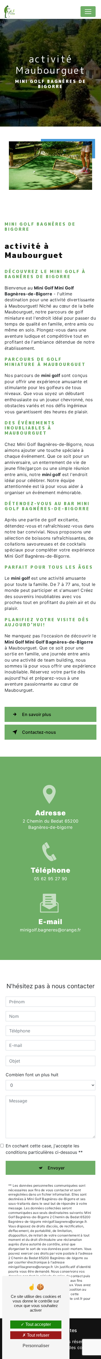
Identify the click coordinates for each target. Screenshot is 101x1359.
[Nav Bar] (88, 11)
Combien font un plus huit (32, 1074)
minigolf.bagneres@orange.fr (50, 929)
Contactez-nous (39, 732)
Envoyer (56, 1168)
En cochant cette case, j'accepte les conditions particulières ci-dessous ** (44, 1149)
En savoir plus (36, 714)
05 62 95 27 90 (50, 878)
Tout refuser (37, 1335)
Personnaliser (36, 1345)
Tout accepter (37, 1324)
